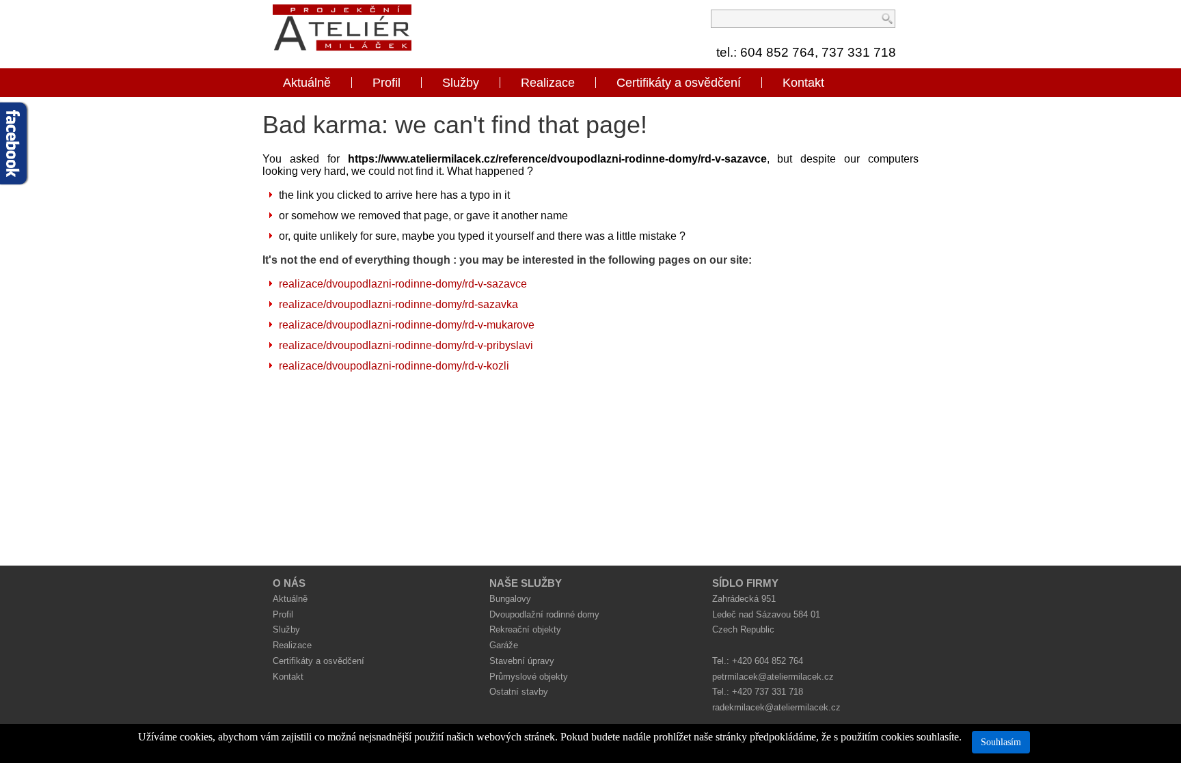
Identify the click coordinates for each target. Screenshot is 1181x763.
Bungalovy (510, 599)
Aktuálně (307, 82)
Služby (460, 82)
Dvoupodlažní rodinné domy (544, 614)
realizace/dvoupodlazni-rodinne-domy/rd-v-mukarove (406, 325)
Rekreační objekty (525, 629)
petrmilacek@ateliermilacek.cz (773, 676)
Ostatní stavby (518, 691)
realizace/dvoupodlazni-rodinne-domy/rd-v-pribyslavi (406, 345)
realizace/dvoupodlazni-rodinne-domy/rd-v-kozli (394, 366)
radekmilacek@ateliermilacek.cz (776, 707)
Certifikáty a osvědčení (678, 82)
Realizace (548, 82)
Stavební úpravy (521, 661)
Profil (386, 82)
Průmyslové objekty (528, 676)
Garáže (503, 645)
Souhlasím (1001, 742)
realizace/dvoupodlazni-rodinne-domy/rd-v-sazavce (403, 284)
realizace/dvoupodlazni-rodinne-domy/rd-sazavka (398, 304)
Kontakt (803, 82)
